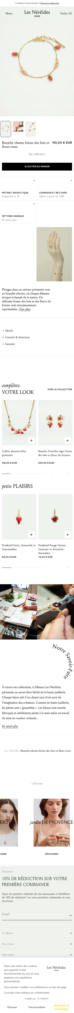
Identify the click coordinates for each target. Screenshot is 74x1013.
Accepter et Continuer (61, 1007)
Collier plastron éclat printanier (14, 453)
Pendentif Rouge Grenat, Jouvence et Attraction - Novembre (52, 549)
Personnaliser (37, 1007)
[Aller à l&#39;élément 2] (18, 126)
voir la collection (60, 389)
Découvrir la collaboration (49, 3)
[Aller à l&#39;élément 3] (30, 129)
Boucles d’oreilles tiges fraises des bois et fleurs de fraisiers (55, 453)
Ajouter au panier (37, 166)
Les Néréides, (12, 750)
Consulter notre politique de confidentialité (26, 992)
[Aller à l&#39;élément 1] (5, 129)
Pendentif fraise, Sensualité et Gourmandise (19, 547)
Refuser (12, 1007)
